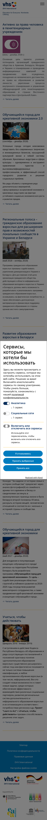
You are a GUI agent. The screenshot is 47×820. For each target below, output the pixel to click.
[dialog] (23, 410)
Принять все (23, 468)
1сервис (17, 407)
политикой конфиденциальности (15, 396)
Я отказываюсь (23, 453)
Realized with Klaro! (34, 477)
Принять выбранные (23, 460)
